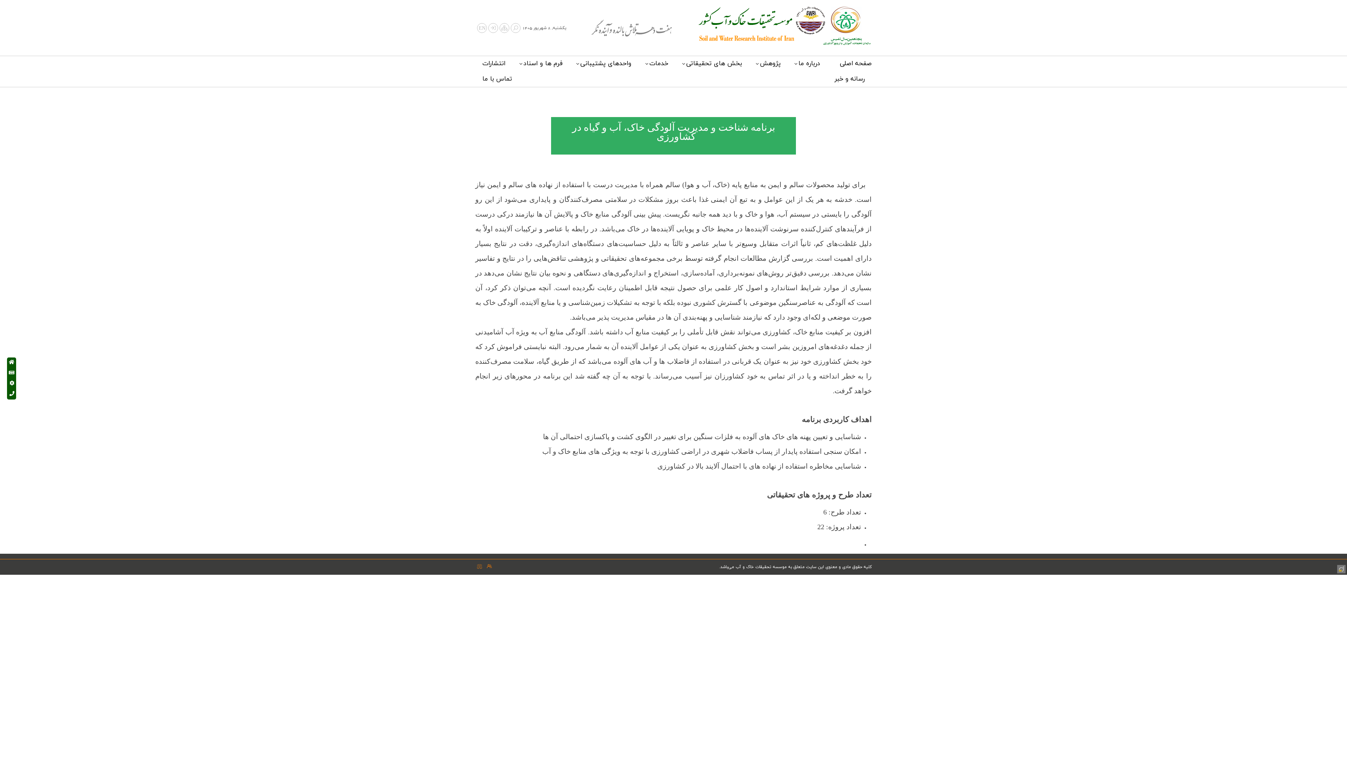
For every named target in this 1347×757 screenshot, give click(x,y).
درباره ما (809, 63)
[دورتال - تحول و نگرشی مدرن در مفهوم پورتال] (1340, 568)
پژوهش (770, 63)
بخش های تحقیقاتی (714, 63)
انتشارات (493, 63)
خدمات (658, 63)
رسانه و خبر (850, 79)
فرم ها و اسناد (543, 63)
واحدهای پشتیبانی (605, 63)
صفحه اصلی (856, 63)
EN (482, 28)
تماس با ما (497, 79)
